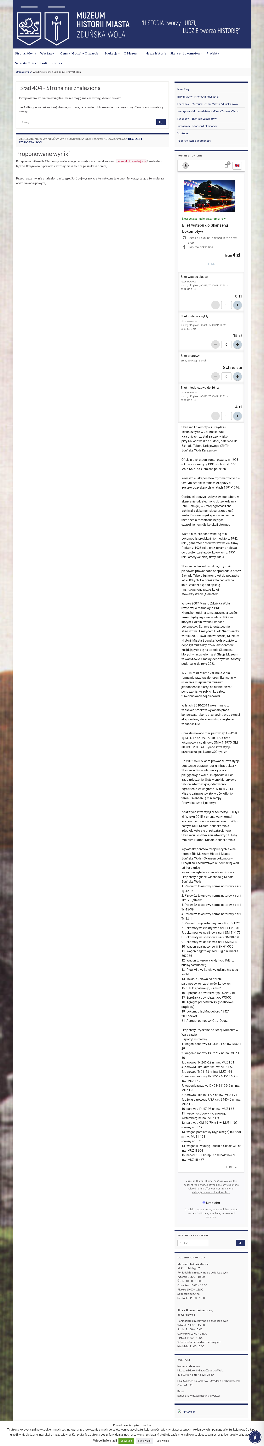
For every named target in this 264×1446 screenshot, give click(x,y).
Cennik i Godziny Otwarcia (79, 53)
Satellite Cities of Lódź (31, 63)
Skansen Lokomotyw (185, 53)
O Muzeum (132, 53)
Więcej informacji (105, 1440)
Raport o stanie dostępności (194, 140)
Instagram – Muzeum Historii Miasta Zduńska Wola (207, 111)
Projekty (213, 53)
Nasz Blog (183, 89)
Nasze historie (156, 53)
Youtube (182, 133)
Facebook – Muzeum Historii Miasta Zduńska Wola (207, 103)
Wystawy (47, 53)
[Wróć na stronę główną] (132, 26)
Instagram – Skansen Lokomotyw (197, 126)
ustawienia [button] (163, 1440)
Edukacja (111, 53)
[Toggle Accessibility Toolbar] (255, 1437)
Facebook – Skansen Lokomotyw (197, 118)
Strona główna (25, 53)
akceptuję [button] (126, 1440)
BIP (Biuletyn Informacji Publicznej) (198, 96)
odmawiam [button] (144, 1440)
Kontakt (58, 63)
